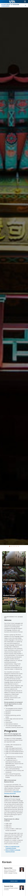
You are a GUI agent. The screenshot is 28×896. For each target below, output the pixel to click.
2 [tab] (12, 546)
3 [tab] (14, 546)
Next (25, 276)
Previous (3, 276)
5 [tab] (18, 546)
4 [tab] (16, 546)
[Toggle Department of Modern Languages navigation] (25, 5)
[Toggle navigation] (25, 1)
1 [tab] (9, 546)
